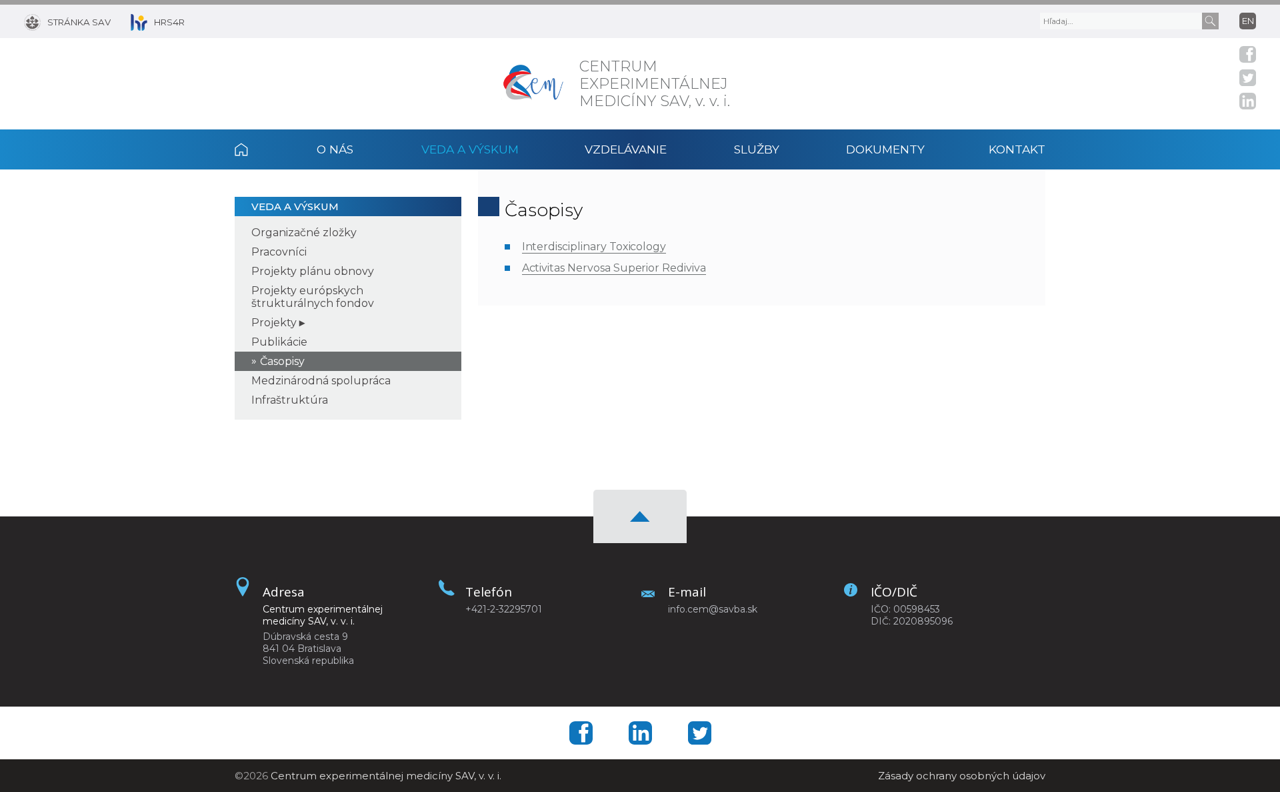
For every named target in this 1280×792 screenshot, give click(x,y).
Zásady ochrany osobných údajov (961, 775)
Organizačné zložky (304, 232)
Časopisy (282, 361)
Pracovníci (279, 252)
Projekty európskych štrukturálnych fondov (312, 297)
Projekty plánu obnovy (312, 271)
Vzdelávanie (626, 149)
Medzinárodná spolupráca (321, 380)
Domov (259, 149)
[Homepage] (533, 83)
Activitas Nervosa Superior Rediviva (614, 268)
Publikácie (279, 342)
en (1248, 20)
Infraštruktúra (289, 400)
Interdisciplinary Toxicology (594, 246)
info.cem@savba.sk (712, 609)
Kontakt (1017, 149)
